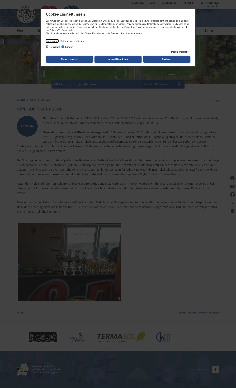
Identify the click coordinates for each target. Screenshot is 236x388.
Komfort (69, 47)
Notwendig (55, 47)
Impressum (52, 41)
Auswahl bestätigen (118, 59)
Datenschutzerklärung (72, 41)
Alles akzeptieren (69, 59)
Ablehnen (166, 59)
